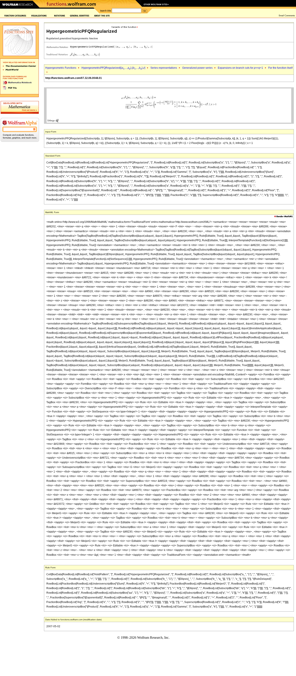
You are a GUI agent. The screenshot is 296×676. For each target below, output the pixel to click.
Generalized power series (197, 67)
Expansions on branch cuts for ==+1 (240, 67)
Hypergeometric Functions (60, 67)
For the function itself (280, 67)
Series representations (163, 67)
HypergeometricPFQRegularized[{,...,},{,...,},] (113, 67)
